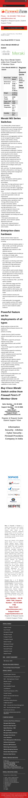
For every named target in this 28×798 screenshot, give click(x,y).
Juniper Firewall (7, 627)
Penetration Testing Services (10, 700)
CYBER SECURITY (8, 702)
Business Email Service (9, 754)
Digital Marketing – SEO (10, 728)
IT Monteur (21, 796)
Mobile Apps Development (10, 747)
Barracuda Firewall (8, 646)
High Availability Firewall (9, 686)
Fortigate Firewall (8, 637)
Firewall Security (11, 33)
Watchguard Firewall (8, 644)
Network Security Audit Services (11, 695)
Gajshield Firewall (8, 651)
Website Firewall (7, 681)
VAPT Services (7, 698)
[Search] (26, 1)
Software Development (9, 742)
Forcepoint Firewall (8, 639)
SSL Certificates (8, 730)
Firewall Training (7, 693)
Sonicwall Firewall (8, 648)
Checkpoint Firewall (8, 632)
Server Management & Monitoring (12, 739)
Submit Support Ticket (12, 420)
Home (4, 33)
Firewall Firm (4, 794)
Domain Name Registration (10, 751)
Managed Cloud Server (9, 735)
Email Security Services (9, 709)
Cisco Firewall (7, 629)
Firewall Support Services (10, 674)
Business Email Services (10, 725)
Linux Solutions (8, 737)
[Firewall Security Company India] (14, 13)
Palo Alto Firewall (8, 634)
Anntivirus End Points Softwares (12, 720)
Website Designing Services (11, 749)
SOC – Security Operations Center (12, 707)
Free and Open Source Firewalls (12, 667)
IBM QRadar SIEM (8, 660)
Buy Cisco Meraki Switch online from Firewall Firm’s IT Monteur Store (11, 62)
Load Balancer (7, 688)
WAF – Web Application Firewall (11, 679)
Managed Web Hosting (9, 723)
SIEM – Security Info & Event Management (14, 705)
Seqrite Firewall (7, 653)
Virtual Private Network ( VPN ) (11, 690)
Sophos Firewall (7, 641)
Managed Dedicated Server (10, 732)
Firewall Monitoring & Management (12, 676)
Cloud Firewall (7, 683)
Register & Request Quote (10, 21)
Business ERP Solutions (10, 744)
